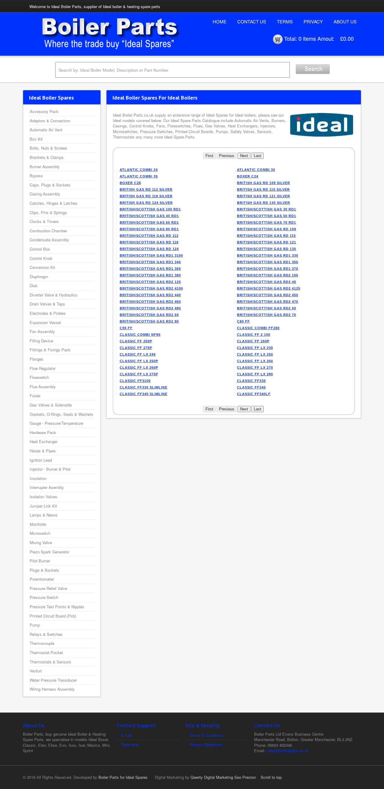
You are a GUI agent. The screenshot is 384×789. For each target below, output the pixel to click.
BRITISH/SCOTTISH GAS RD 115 (266, 235)
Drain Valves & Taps (47, 304)
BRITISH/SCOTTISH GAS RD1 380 (150, 275)
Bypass (36, 175)
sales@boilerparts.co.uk (287, 750)
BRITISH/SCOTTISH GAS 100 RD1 (150, 209)
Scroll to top (271, 777)
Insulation (38, 478)
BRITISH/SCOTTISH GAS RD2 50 (266, 308)
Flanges (37, 359)
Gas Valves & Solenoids (51, 405)
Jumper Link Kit (43, 506)
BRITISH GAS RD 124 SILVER (146, 202)
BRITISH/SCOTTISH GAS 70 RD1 (266, 222)
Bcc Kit (36, 139)
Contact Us (251, 21)
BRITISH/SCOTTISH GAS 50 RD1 (266, 216)
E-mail (126, 735)
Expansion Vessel (45, 322)
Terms (285, 21)
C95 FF (126, 328)
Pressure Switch (44, 597)
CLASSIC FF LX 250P (139, 361)
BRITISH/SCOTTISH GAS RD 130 (266, 249)
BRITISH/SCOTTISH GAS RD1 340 (150, 262)
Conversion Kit (42, 267)
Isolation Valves (43, 496)
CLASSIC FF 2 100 (253, 334)
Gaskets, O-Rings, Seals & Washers (61, 414)
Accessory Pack (44, 111)
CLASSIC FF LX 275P (139, 374)
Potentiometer (42, 579)
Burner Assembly (45, 166)
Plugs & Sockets (44, 570)
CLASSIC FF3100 (135, 381)
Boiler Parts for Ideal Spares (123, 777)
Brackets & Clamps (47, 157)
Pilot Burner (40, 561)
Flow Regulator (43, 368)
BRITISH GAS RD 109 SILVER (263, 183)
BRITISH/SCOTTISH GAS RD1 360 (150, 268)
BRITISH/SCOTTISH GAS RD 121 (266, 242)
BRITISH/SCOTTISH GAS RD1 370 (267, 268)
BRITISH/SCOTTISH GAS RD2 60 (149, 315)
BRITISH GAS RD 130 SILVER (263, 202)
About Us (345, 21)
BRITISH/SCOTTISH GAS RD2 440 (150, 295)
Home (219, 21)
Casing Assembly (45, 194)
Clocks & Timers (44, 221)
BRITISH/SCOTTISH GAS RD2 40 (266, 282)
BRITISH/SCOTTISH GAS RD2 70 (266, 315)
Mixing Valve (41, 542)
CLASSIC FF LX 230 (255, 348)
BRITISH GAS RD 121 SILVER (263, 196)
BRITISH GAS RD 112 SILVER (146, 189)
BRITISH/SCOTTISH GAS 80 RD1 (149, 229)
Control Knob (41, 258)
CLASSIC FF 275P (136, 348)
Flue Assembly (43, 386)
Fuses (35, 395)
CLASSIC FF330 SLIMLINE (143, 387)
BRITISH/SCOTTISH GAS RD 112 (149, 235)
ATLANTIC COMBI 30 (256, 169)
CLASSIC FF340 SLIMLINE (143, 394)
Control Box (40, 249)
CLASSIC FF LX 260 (255, 361)
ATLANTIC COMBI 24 (139, 169)
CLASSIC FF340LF (254, 394)
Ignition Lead (41, 460)
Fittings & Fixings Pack (50, 350)
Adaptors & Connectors (50, 121)
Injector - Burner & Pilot (50, 469)
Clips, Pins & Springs (48, 212)
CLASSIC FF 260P (253, 341)
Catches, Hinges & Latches (53, 203)
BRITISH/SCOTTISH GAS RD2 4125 (268, 288)
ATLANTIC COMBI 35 (139, 176)
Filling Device (41, 341)
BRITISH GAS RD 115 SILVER (263, 189)
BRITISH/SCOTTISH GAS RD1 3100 (151, 255)
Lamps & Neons (44, 515)
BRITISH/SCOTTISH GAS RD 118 (149, 242)
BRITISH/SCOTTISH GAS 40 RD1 (149, 216)
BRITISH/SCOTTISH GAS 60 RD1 (149, 222)
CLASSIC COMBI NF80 (140, 334)
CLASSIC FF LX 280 (255, 374)
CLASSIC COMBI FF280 (258, 328)
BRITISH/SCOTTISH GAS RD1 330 (267, 255)
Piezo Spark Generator (49, 552)
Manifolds (38, 524)
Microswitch (40, 533)
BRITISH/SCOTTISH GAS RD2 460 (150, 301)
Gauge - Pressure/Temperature (56, 423)
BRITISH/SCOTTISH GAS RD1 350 (267, 262)
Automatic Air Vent (46, 129)
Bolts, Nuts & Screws (48, 148)
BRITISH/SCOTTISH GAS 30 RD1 (266, 209)
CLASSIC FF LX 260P (139, 367)
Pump (35, 625)
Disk (34, 285)
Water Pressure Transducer (53, 680)
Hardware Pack (43, 432)
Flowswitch (39, 377)
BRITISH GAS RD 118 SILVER (146, 196)
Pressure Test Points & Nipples (57, 606)
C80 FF (243, 321)
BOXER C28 (130, 183)
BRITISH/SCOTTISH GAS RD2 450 (267, 295)
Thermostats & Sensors (50, 662)
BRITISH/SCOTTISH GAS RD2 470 (267, 301)
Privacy (313, 21)
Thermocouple (42, 643)
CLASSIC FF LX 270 (255, 367)
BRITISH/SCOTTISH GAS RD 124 (149, 249)
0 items (307, 38)
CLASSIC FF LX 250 (255, 354)
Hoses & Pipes (43, 451)
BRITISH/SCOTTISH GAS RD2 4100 (151, 288)
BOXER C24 (247, 176)
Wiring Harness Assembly (52, 689)
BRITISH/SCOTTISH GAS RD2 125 (150, 282)
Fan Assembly (42, 331)
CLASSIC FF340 (251, 387)
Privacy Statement (206, 744)
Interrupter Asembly (47, 487)
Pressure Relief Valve (48, 588)
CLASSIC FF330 (251, 381)
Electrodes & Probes (48, 313)
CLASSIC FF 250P (136, 341)
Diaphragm (39, 276)
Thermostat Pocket (46, 652)
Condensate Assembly (49, 240)
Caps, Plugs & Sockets (50, 185)
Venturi (36, 671)
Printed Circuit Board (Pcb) (53, 616)
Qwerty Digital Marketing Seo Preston (223, 777)
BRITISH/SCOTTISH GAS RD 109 (266, 229)
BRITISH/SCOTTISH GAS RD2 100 (267, 275)
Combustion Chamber (48, 231)
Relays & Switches (46, 634)
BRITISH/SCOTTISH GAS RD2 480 (150, 308)
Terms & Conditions (207, 735)
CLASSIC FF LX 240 (138, 354)
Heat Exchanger (44, 441)
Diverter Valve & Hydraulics (53, 295)
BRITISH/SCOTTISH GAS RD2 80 (149, 321)
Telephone (130, 744)
